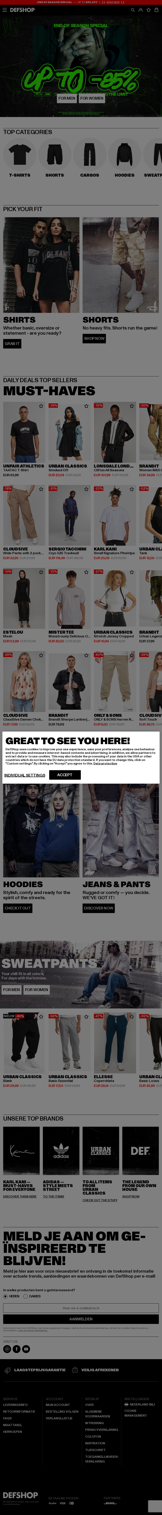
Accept (65, 775)
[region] (80, 757)
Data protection (105, 763)
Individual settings (24, 775)
